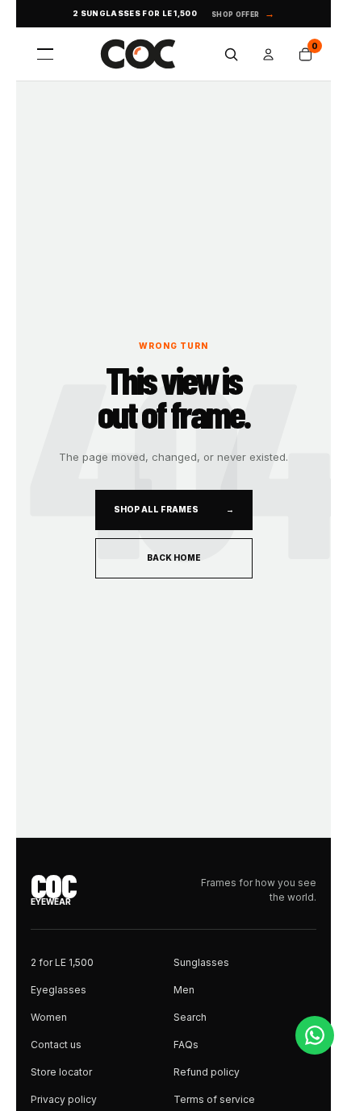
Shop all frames (174, 509)
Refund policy (207, 1072)
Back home (174, 557)
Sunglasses (201, 962)
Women (49, 1017)
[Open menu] (45, 54)
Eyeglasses (58, 990)
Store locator (61, 1072)
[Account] (268, 54)
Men (184, 990)
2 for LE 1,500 (62, 962)
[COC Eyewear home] (138, 54)
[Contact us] (314, 1035)
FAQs (186, 1044)
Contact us (56, 1044)
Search (190, 1017)
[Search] (231, 54)
